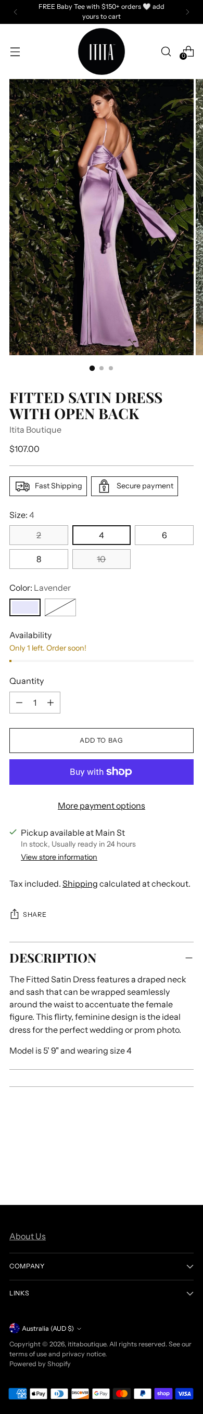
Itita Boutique (35, 429)
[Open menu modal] (15, 51)
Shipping (80, 883)
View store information (59, 857)
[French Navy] (60, 607)
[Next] (187, 12)
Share (34, 914)
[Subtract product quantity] (50, 702)
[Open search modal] (165, 51)
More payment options (101, 805)
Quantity (26, 681)
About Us (27, 1236)
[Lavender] (25, 607)
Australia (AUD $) (48, 1328)
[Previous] (15, 12)
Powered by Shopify (40, 1364)
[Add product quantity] (19, 702)
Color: (40, 587)
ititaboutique (87, 1344)
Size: (21, 515)
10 (101, 559)
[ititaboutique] (101, 51)
